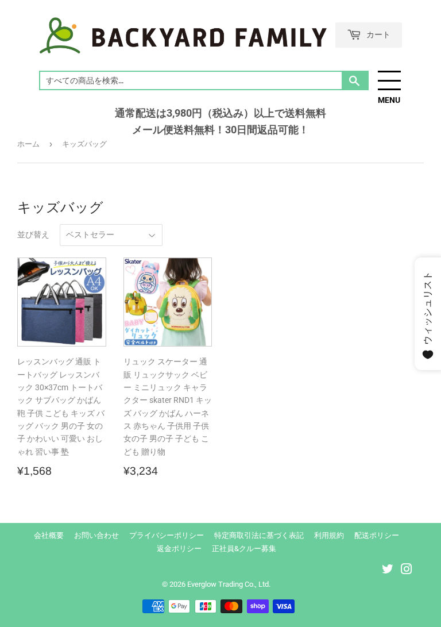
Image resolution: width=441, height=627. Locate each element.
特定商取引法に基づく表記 (259, 535)
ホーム (28, 144)
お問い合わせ (96, 535)
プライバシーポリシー (166, 535)
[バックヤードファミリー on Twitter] (387, 570)
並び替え (33, 234)
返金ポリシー (179, 548)
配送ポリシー (376, 535)
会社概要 (49, 535)
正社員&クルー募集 (244, 548)
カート (377, 34)
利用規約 (329, 535)
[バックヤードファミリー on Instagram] (406, 570)
